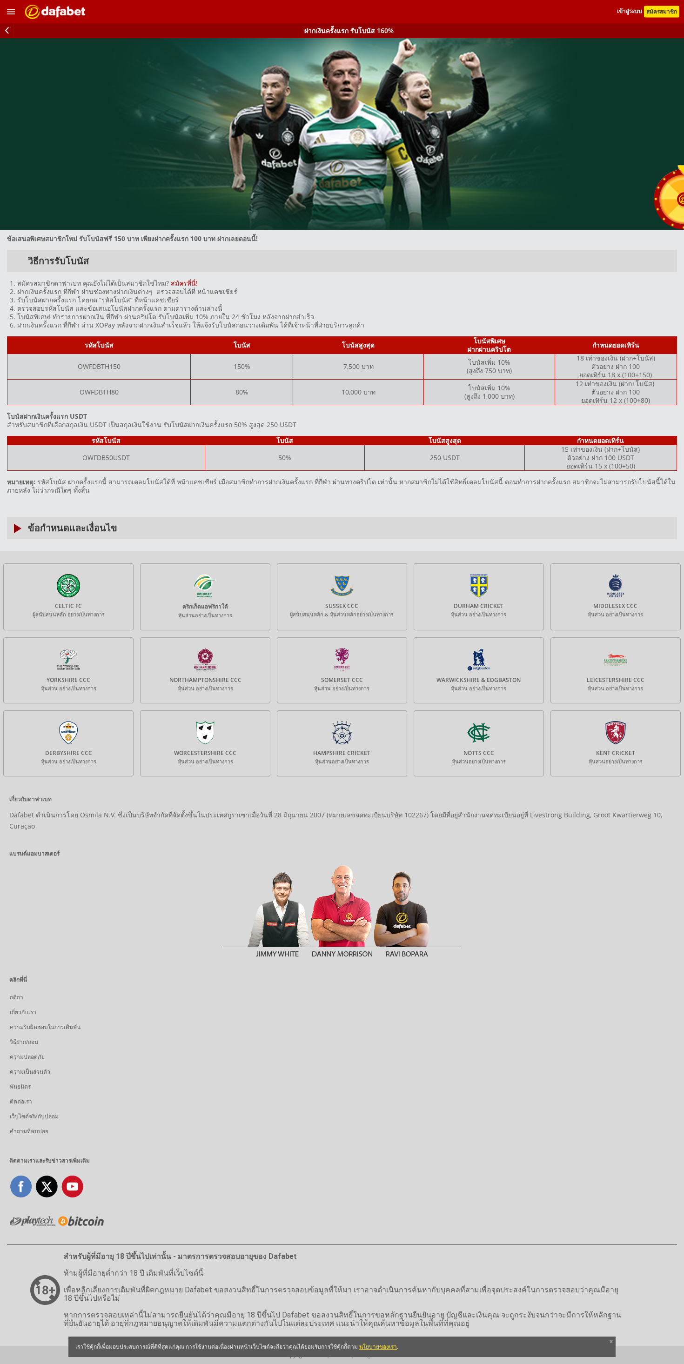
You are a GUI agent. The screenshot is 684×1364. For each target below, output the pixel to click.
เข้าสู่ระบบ (630, 11)
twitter (47, 1186)
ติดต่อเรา (21, 1101)
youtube (72, 1186)
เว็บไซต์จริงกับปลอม (34, 1116)
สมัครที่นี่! (184, 283)
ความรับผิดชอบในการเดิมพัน (45, 1027)
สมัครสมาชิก (661, 11)
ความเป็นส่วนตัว (30, 1072)
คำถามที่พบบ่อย (29, 1131)
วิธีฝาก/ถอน (24, 1042)
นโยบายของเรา (378, 1347)
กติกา (16, 997)
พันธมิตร (20, 1086)
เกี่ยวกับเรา (23, 1012)
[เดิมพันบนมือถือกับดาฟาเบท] (55, 12)
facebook (21, 1186)
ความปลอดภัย (27, 1057)
